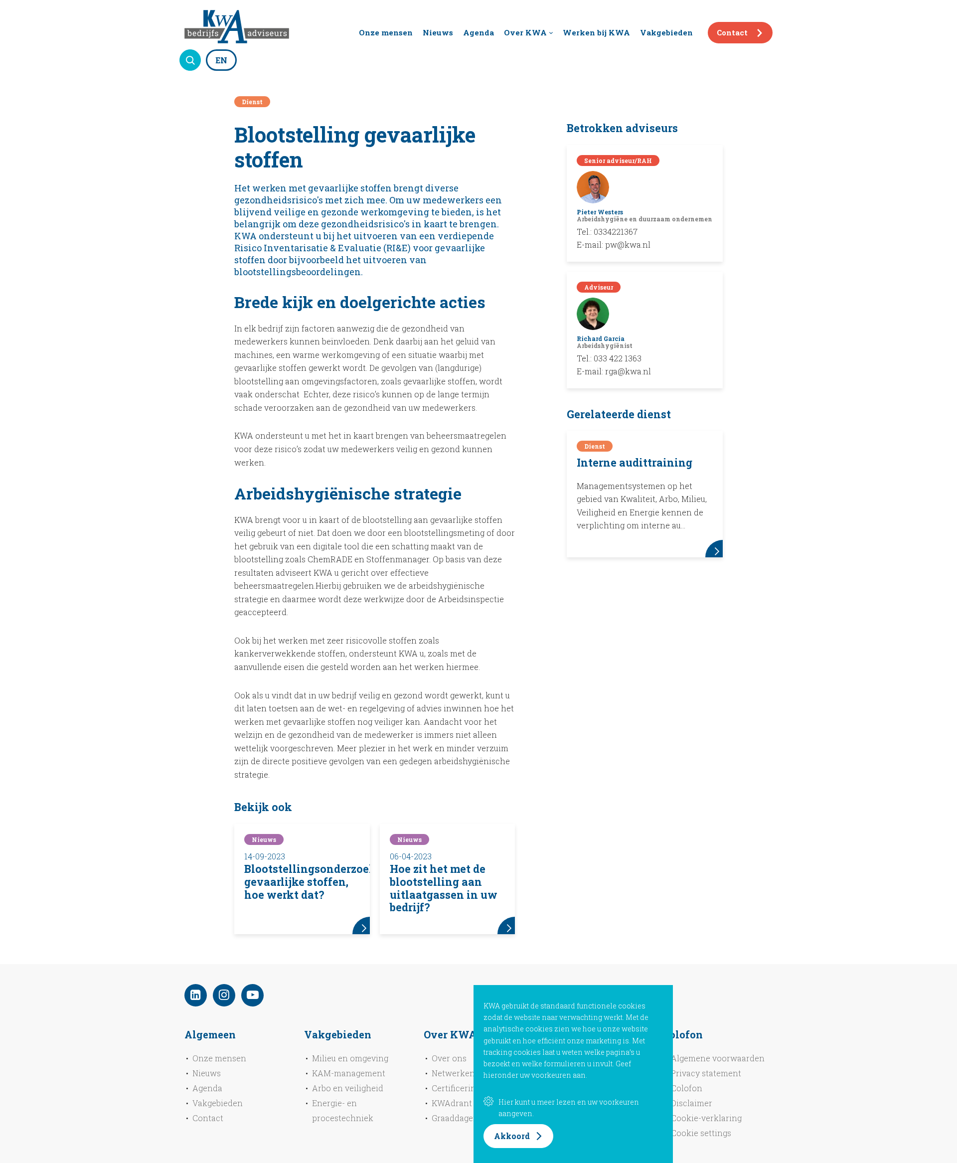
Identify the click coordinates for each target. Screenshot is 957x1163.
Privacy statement (706, 1073)
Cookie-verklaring (706, 1118)
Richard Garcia (601, 338)
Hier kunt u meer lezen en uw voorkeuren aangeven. (568, 1107)
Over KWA (525, 32)
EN (221, 60)
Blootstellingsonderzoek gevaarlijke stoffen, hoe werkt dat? (310, 881)
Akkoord (512, 1136)
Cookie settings (701, 1133)
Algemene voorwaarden (718, 1058)
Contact (732, 32)
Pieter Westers (600, 212)
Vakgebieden (666, 32)
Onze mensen (386, 32)
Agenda (478, 32)
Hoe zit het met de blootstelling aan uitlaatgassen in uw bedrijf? (443, 888)
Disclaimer (691, 1103)
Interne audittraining (634, 463)
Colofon (686, 1088)
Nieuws (438, 32)
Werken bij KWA (596, 32)
